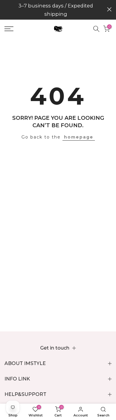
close (109, 9)
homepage (78, 137)
